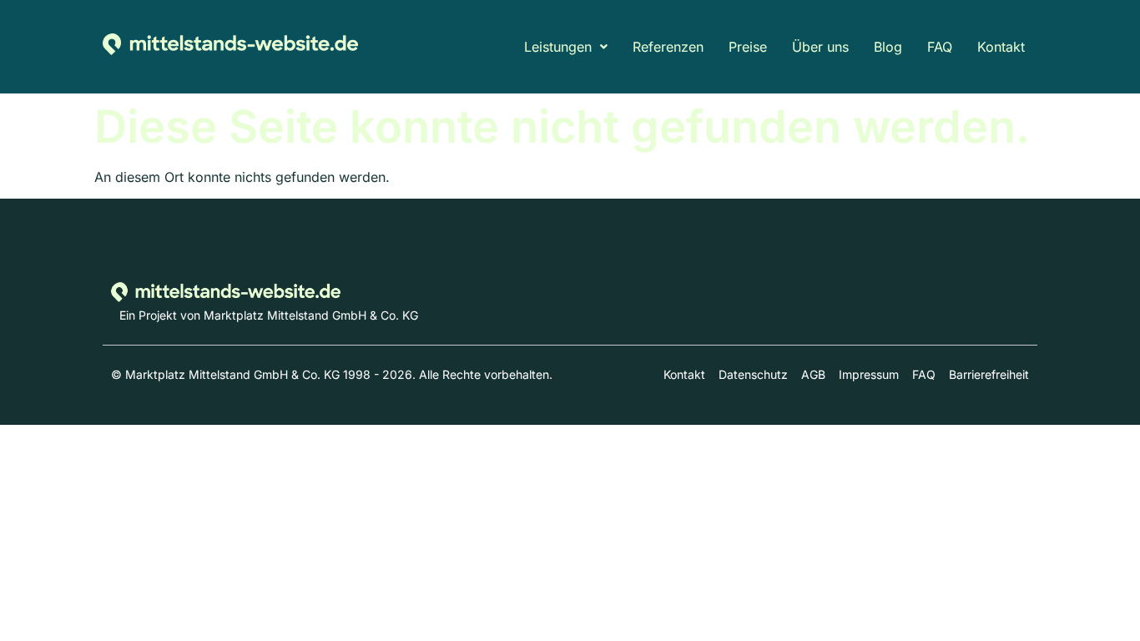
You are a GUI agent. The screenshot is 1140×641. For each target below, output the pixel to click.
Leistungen (558, 46)
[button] (566, 47)
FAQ (939, 46)
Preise (748, 46)
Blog (888, 46)
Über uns (820, 46)
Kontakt (1001, 46)
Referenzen (668, 46)
